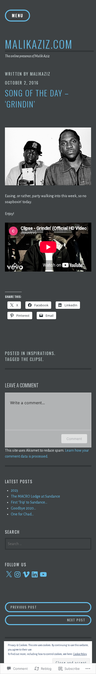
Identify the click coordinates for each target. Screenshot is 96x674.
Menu (17, 16)
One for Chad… (22, 514)
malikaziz (40, 74)
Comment (74, 439)
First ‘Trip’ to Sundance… (29, 502)
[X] (9, 574)
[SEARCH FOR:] (48, 543)
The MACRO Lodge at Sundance (35, 496)
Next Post (45, 619)
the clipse (32, 359)
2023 (14, 490)
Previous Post (21, 607)
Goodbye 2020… (23, 508)
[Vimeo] (26, 574)
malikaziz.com (39, 44)
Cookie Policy (80, 654)
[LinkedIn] (35, 574)
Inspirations (40, 353)
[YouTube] (43, 574)
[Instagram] (17, 574)
